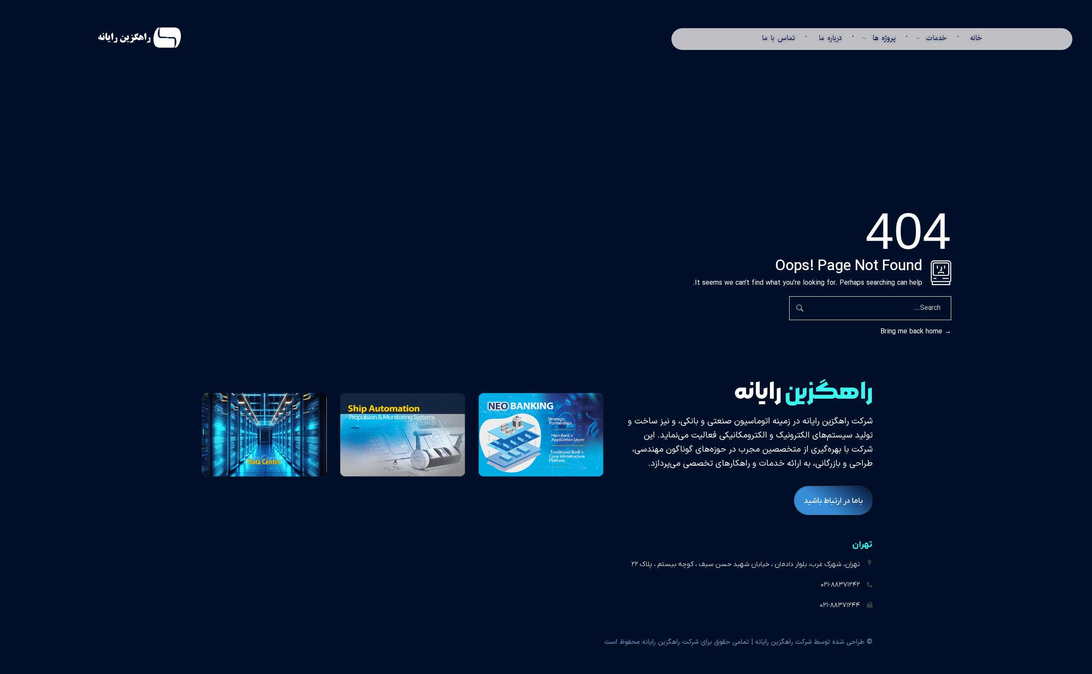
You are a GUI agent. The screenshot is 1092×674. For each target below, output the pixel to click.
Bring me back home (912, 332)
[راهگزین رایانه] (129, 37)
